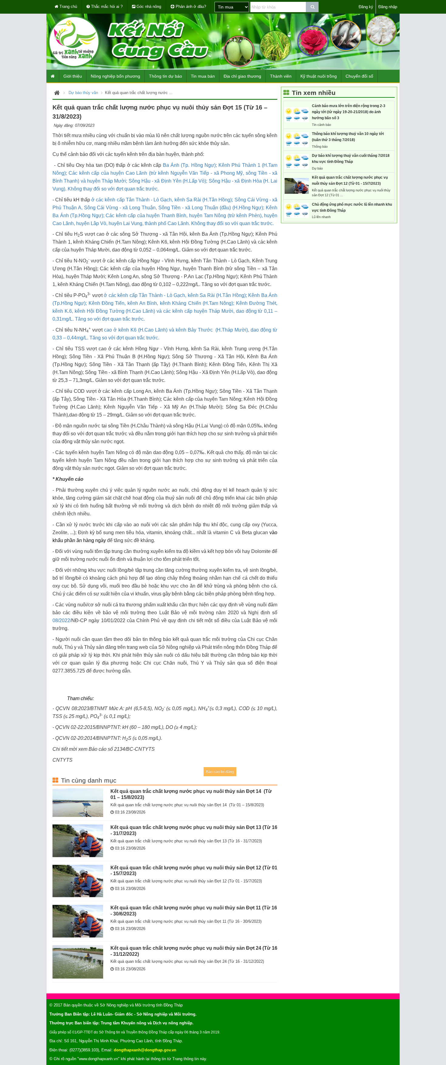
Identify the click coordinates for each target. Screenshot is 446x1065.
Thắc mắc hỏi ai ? (106, 6)
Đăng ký (366, 7)
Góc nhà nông (148, 6)
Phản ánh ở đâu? (190, 6)
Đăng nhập (387, 7)
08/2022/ (61, 620)
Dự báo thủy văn (83, 92)
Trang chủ (67, 6)
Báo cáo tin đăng (220, 772)
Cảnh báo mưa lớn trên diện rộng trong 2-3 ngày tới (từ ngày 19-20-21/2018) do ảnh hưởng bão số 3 (348, 112)
